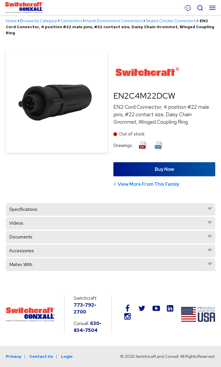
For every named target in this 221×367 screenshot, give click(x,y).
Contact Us (41, 356)
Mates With (20, 264)
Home (11, 20)
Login (67, 356)
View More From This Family (148, 184)
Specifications (23, 209)
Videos (16, 223)
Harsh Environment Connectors (113, 20)
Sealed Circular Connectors (171, 20)
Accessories (21, 251)
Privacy (13, 356)
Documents (21, 237)
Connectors (71, 20)
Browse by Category (38, 20)
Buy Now (164, 169)
